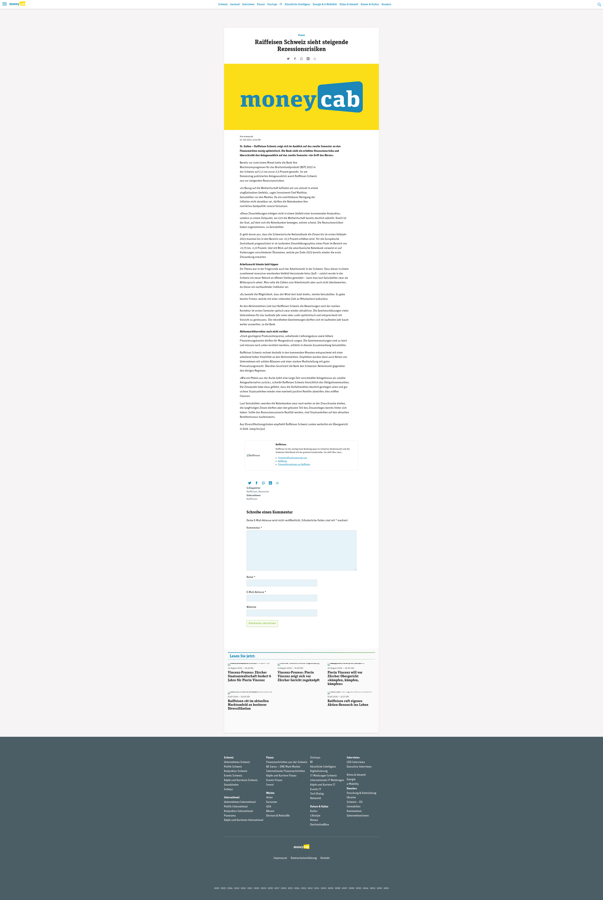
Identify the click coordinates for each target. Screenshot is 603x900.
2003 (372, 888)
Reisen (314, 820)
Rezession (263, 491)
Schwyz (228, 789)
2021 (249, 888)
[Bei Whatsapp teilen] (301, 58)
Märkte (270, 793)
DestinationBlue (319, 824)
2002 (379, 888)
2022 (243, 888)
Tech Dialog (317, 793)
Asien (269, 797)
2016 (283, 888)
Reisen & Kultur (370, 4)
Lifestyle (315, 815)
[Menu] (4, 4)
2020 (256, 888)
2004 (365, 888)
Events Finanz (274, 780)
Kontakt (325, 858)
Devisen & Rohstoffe (278, 815)
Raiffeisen (282, 461)
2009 (330, 888)
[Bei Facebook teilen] (295, 58)
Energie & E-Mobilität (325, 4)
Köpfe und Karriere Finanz (281, 775)
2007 (344, 888)
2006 (351, 888)
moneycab (248, 136)
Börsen (270, 811)
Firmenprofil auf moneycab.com (292, 458)
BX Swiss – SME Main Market (283, 766)
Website (251, 607)
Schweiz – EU (354, 802)
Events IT (315, 789)
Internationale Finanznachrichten (285, 771)
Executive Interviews (359, 766)
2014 (296, 888)
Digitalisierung (319, 771)
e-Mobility (353, 784)
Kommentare (354, 811)
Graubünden (231, 785)
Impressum (280, 858)
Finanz (261, 4)
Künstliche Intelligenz (297, 4)
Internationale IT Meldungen (327, 780)
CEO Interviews (356, 762)
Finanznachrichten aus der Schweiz (286, 762)
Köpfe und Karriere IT (322, 785)
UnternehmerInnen (358, 815)
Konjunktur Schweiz (235, 771)
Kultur (314, 811)
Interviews (248, 4)
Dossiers (386, 4)
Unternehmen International (240, 802)
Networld (315, 798)
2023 (236, 888)
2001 (386, 888)
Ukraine (351, 797)
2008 (337, 888)
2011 (316, 888)
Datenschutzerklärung (304, 858)
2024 (230, 888)
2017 (276, 888)
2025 (223, 888)
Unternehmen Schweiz (237, 762)
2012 (310, 888)
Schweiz (223, 4)
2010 (323, 888)
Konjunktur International (238, 811)
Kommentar (254, 528)
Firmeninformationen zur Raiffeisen (294, 464)
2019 (263, 888)
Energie (351, 779)
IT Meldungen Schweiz (323, 775)
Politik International (236, 806)
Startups (272, 4)
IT (281, 4)
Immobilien (353, 806)
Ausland (235, 4)
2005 (358, 888)
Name (251, 577)
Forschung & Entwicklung (361, 793)
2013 (303, 888)
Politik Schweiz (233, 766)
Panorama (230, 815)
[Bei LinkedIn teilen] (308, 58)
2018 (270, 888)
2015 (290, 888)
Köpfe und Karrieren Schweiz (241, 780)
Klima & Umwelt (349, 4)
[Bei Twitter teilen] (288, 58)
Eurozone (271, 802)
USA (268, 806)
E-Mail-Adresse (256, 592)
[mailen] (314, 58)
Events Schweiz (233, 775)
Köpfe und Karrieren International (243, 820)
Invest (270, 785)
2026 (216, 888)
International (231, 797)
